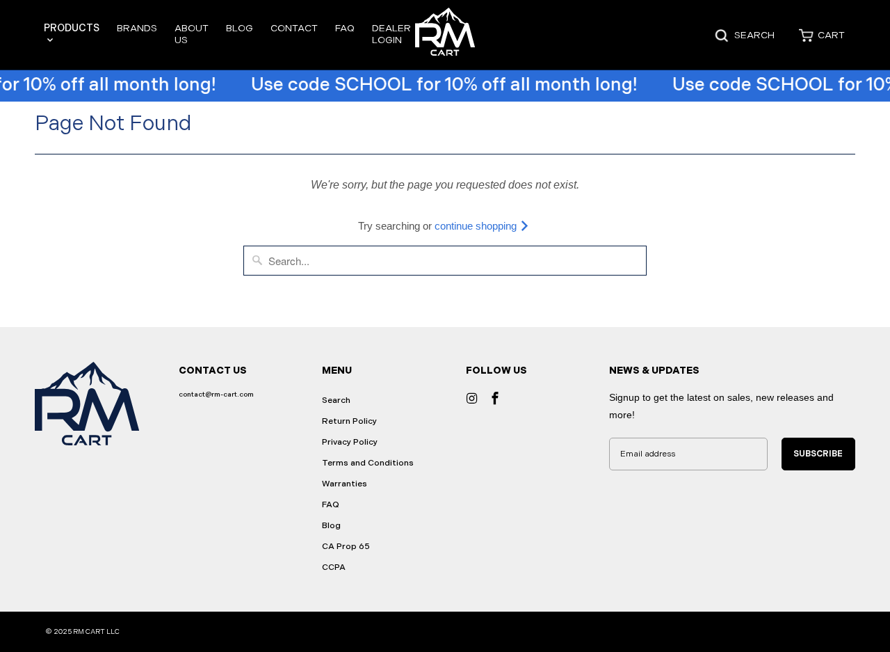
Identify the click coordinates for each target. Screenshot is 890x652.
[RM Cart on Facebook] (495, 398)
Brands (137, 28)
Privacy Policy (350, 442)
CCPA (334, 567)
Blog (239, 28)
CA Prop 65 (346, 546)
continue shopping (477, 226)
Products (71, 28)
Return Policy (349, 421)
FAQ (345, 28)
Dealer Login (391, 34)
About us (192, 34)
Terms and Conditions (368, 463)
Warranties (344, 484)
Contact (294, 28)
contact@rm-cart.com (216, 394)
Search (336, 400)
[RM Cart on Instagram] (472, 398)
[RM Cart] (445, 35)
